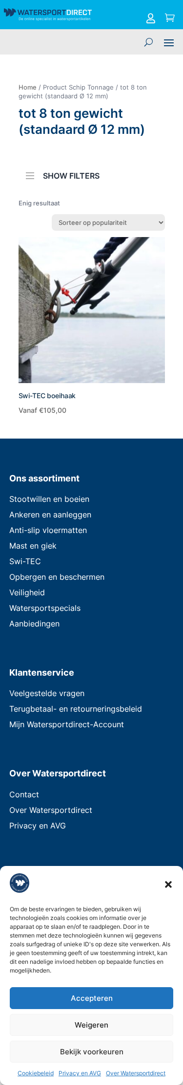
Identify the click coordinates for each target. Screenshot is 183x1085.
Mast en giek (33, 546)
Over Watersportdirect (135, 1073)
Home (28, 87)
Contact (24, 794)
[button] (168, 884)
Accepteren (92, 998)
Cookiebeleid (36, 1073)
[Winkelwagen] (170, 18)
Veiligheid (27, 592)
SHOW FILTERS (71, 175)
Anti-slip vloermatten (48, 530)
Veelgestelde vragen (46, 693)
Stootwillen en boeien (49, 499)
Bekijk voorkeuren (91, 1051)
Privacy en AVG (80, 1073)
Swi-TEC (25, 561)
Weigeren (91, 1025)
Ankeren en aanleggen (50, 514)
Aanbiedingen (34, 623)
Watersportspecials (45, 608)
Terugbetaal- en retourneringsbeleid (75, 709)
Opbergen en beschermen (56, 577)
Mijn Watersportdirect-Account (66, 724)
